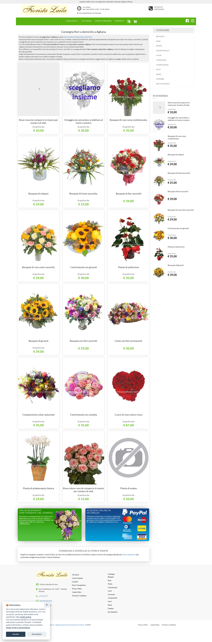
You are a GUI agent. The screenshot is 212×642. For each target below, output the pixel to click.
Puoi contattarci (129, 554)
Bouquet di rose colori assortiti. (38, 267)
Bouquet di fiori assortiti (128, 193)
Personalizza (37, 634)
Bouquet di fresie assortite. (83, 193)
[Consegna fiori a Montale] (44, 10)
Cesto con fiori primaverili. (128, 340)
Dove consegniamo (79, 585)
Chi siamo (75, 575)
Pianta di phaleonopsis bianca (38, 488)
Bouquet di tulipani (38, 193)
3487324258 (159, 9)
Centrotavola (162, 51)
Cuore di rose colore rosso (128, 414)
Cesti (158, 69)
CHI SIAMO (86, 21)
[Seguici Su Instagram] (191, 20)
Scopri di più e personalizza (18, 628)
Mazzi (158, 74)
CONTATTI (119, 21)
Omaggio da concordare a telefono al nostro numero (83, 121)
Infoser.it (51, 625)
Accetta (16, 634)
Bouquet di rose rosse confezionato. (128, 119)
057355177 (158, 7)
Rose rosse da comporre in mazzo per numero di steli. (38, 121)
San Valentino (163, 84)
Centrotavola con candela (83, 414)
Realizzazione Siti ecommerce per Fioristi (69, 625)
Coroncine (161, 60)
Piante (159, 46)
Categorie (162, 30)
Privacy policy (77, 589)
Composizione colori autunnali (38, 414)
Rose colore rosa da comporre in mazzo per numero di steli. (83, 490)
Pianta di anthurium (128, 267)
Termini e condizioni (79, 596)
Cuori (158, 55)
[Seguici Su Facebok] (186, 20)
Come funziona (77, 578)
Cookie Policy (155, 625)
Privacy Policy (143, 625)
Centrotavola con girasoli (83, 267)
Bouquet (160, 36)
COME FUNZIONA (103, 21)
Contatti (75, 582)
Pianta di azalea (128, 488)
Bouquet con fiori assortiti (83, 340)
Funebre (160, 79)
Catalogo (71, 21)
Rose (158, 41)
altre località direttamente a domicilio (77, 37)
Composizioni (162, 65)
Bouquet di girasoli (38, 340)
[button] (128, 21)
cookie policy (25, 617)
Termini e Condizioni (169, 625)
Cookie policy (76, 592)
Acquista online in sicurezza (99, 511)
